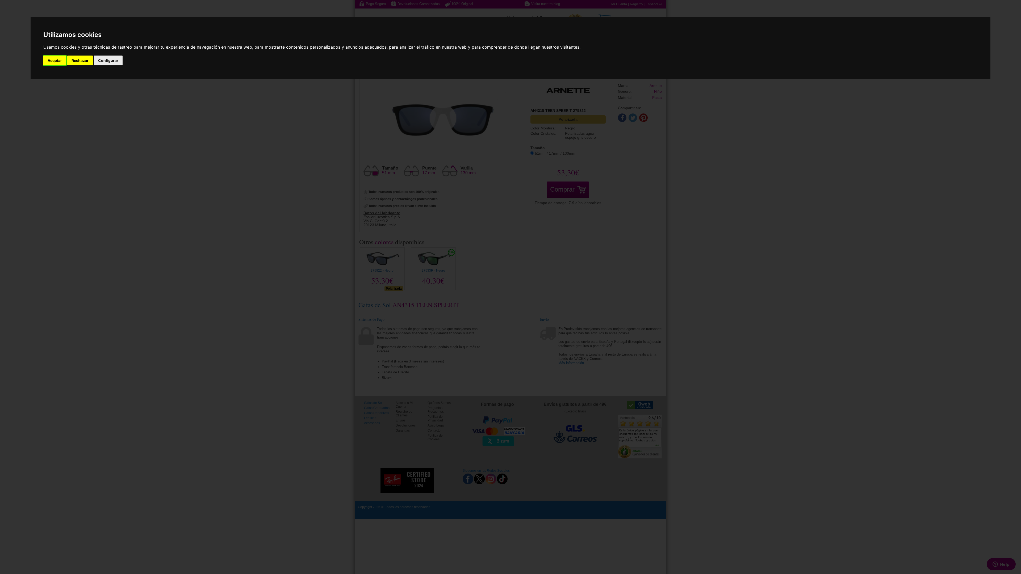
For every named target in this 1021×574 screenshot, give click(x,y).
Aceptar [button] (55, 60)
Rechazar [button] (80, 60)
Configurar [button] (108, 60)
